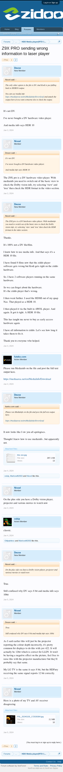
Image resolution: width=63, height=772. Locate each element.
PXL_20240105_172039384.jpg (30, 717)
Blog (17, 29)
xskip (7, 476)
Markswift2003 (16, 476)
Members (41, 29)
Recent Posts (25, 34)
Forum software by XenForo (13, 766)
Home (7, 29)
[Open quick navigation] (59, 42)
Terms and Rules (41, 766)
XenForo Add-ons (35, 768)
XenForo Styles (51, 768)
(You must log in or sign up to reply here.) (43, 742)
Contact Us (51, 762)
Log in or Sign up (51, 3)
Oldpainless (10, 541)
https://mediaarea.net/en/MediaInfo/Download (24, 96)
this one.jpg (22, 455)
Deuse (17, 68)
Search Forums (9, 34)
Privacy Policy (56, 766)
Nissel (17, 141)
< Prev (5, 60)
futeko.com (20, 356)
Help (59, 762)
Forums (27, 29)
